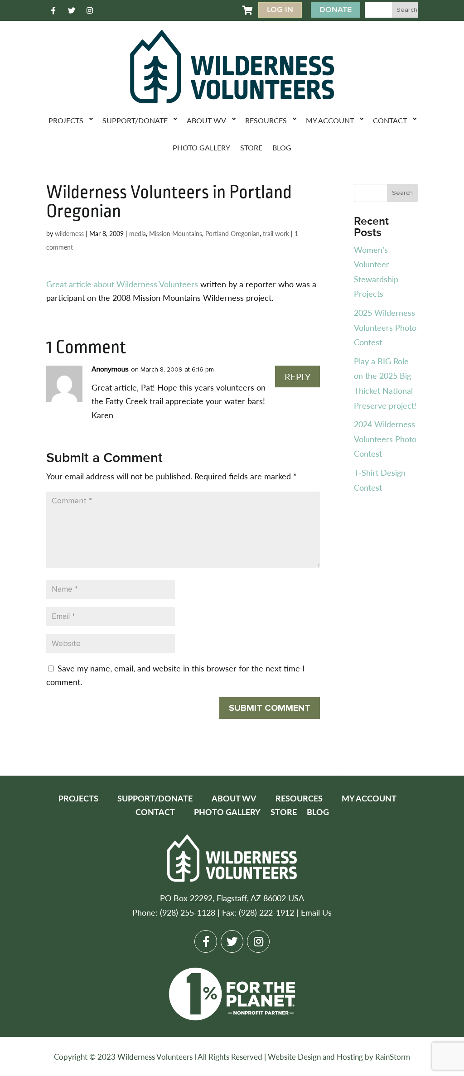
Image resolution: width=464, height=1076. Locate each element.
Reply (297, 376)
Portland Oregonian (232, 233)
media (137, 233)
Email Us (316, 912)
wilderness (69, 233)
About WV (206, 120)
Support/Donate (135, 120)
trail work (276, 233)
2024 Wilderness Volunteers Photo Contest (385, 438)
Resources (266, 120)
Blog (281, 147)
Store (251, 147)
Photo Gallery (201, 147)
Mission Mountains (175, 233)
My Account (330, 120)
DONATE (335, 9)
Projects (65, 120)
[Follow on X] (71, 10)
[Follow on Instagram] (89, 10)
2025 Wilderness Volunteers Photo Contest (385, 327)
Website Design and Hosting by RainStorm (339, 1056)
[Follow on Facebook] (53, 10)
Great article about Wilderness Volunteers (122, 284)
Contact (390, 120)
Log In (280, 9)
